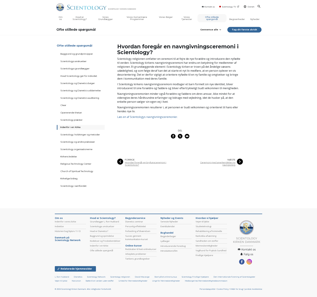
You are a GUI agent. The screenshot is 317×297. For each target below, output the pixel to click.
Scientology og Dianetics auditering (79, 98)
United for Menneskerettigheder (133, 281)
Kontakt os (209, 6)
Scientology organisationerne (76, 149)
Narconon (76, 281)
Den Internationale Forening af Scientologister (234, 277)
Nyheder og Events (171, 218)
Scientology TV (229, 6)
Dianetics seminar (134, 221)
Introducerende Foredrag (173, 246)
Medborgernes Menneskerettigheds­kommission (206, 281)
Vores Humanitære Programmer (137, 18)
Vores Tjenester (186, 18)
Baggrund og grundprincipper (76, 53)
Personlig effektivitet (135, 226)
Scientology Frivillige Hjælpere (195, 277)
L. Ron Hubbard (62, 277)
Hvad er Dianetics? (99, 231)
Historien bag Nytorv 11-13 (68, 231)
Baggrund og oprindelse (102, 235)
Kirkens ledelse (68, 156)
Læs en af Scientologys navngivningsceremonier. (147, 117)
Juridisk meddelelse (253, 289)
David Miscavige (142, 277)
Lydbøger (165, 241)
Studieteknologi (203, 226)
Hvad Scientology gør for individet (78, 76)
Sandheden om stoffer (207, 240)
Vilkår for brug (236, 289)
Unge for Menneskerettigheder (166, 281)
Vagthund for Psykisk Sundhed (211, 250)
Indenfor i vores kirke (65, 221)
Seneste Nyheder (169, 221)
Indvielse (59, 226)
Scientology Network (96, 277)
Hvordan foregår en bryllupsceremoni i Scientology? (145, 163)
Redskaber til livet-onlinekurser (140, 249)
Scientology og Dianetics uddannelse (80, 90)
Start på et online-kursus (165, 277)
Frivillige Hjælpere (204, 255)
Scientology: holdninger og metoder (80, 134)
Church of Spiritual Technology (76, 171)
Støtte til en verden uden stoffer (100, 281)
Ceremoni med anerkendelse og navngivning (217, 163)
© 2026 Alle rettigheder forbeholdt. (83, 289)
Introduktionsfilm (168, 250)
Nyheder (255, 19)
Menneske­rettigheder (207, 245)
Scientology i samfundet (73, 186)
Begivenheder (237, 19)
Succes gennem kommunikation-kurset (136, 237)
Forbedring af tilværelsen (137, 231)
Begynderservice (135, 218)
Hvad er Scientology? (80, 18)
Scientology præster (71, 120)
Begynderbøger (168, 236)
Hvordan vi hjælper (207, 218)
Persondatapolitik (207, 289)
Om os (61, 18)
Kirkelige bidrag (68, 178)
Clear (63, 105)
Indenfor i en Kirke (70, 127)
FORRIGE (130, 160)
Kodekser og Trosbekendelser (105, 240)
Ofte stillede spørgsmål (212, 18)
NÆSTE (231, 160)
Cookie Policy (223, 289)
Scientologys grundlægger (74, 68)
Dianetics (78, 277)
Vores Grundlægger (105, 18)
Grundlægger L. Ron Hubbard (104, 221)
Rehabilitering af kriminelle (209, 231)
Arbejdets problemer (135, 253)
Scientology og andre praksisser (77, 141)
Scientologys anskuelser (73, 61)
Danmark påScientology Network (68, 239)
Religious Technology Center (75, 163)
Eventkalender (167, 226)
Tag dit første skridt (244, 29)
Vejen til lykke (202, 221)
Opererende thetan (71, 112)
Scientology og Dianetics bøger (77, 83)
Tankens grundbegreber (137, 258)
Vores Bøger (166, 17)
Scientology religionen (120, 277)
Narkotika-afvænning (206, 235)
